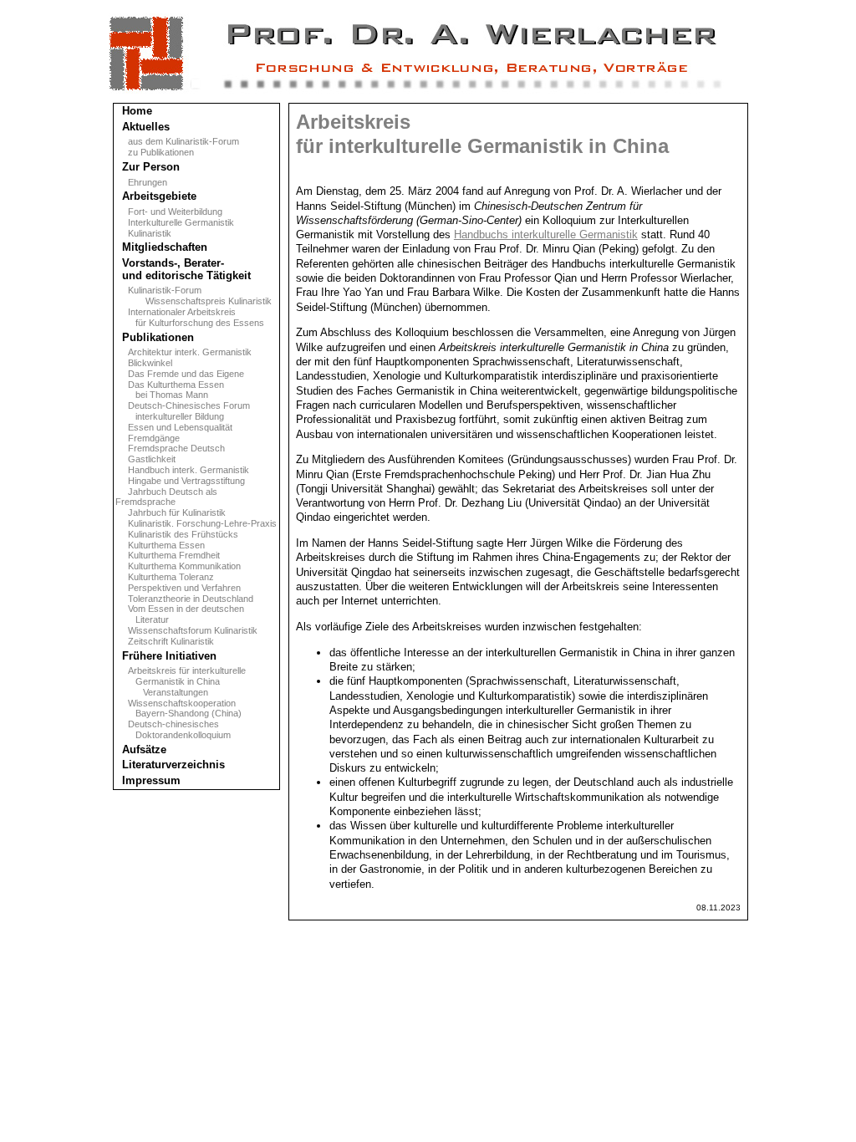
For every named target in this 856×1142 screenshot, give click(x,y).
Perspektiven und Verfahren (178, 588)
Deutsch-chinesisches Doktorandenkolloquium (173, 729)
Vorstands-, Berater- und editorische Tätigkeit (183, 269)
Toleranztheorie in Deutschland (184, 599)
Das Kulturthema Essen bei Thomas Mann (169, 390)
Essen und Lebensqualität (173, 427)
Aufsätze (140, 749)
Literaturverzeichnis (170, 764)
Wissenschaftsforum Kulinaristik (186, 630)
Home (133, 111)
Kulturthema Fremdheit (167, 555)
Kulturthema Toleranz (164, 577)
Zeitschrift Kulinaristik (164, 641)
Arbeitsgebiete (155, 196)
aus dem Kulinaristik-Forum (177, 141)
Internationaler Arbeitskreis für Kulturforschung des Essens (189, 317)
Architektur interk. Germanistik (183, 352)
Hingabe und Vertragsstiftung (180, 481)
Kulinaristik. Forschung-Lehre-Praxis (196, 523)
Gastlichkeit (145, 459)
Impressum (148, 780)
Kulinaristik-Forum (158, 290)
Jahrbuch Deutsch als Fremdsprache (166, 497)
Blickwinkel (143, 363)
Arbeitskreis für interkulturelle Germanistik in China (180, 675)
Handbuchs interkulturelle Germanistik (546, 234)
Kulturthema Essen (160, 545)
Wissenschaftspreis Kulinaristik (193, 301)
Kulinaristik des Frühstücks (176, 534)
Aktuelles (142, 126)
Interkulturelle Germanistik (174, 222)
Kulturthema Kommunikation (178, 566)
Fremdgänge (147, 438)
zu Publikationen (154, 152)
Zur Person (147, 167)
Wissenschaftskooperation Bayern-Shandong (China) (178, 708)
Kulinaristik (143, 233)
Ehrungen (141, 182)
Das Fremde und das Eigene (179, 374)
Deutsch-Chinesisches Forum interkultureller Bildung (182, 410)
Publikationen (154, 337)
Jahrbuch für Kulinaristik (170, 512)
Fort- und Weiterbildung (168, 211)
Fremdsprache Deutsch (170, 448)
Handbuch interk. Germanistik (182, 470)
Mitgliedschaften (161, 247)
